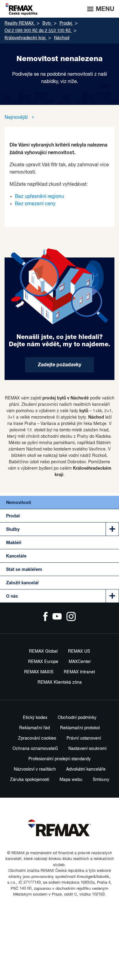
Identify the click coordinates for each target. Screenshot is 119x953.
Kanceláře (16, 556)
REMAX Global (43, 651)
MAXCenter (80, 662)
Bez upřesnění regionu (39, 196)
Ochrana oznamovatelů (35, 749)
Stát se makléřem (24, 570)
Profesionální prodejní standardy (59, 759)
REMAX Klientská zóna (60, 682)
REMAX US (79, 651)
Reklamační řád (34, 728)
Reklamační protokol (80, 728)
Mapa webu (71, 780)
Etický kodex (35, 718)
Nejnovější (17, 117)
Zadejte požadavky (59, 364)
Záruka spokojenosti (29, 780)
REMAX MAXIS (38, 672)
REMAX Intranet (79, 672)
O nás (12, 596)
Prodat (13, 516)
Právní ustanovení (84, 738)
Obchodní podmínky (77, 718)
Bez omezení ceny (35, 204)
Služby (13, 529)
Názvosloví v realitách (35, 769)
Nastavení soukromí (87, 749)
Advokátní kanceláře (86, 769)
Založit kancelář (22, 583)
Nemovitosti (18, 503)
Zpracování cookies (37, 738)
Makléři (13, 543)
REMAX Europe (43, 662)
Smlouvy (101, 780)
